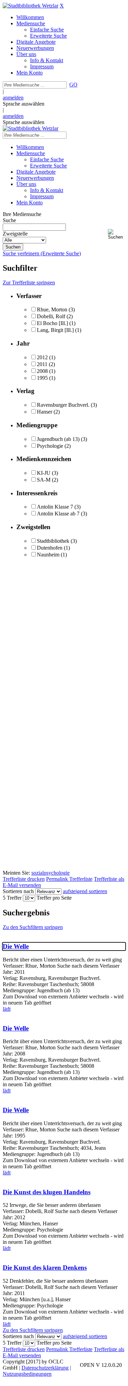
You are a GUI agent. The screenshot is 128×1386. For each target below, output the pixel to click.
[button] (116, 234)
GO (73, 85)
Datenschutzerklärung (45, 1368)
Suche (9, 220)
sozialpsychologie (50, 873)
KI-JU (44, 473)
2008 (42, 371)
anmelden (13, 97)
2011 (42, 364)
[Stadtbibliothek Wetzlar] (30, 6)
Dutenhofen (49, 548)
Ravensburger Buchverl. (63, 405)
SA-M (44, 480)
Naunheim (48, 554)
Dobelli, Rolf (51, 316)
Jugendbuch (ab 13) (58, 439)
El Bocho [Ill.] (52, 323)
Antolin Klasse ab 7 (58, 513)
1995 (42, 378)
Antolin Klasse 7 (55, 507)
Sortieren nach (18, 891)
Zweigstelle (15, 234)
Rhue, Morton (52, 309)
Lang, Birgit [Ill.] (55, 330)
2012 (42, 357)
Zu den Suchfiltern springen (33, 927)
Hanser (44, 412)
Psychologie (50, 446)
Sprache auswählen (23, 104)
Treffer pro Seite (54, 898)
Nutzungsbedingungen (27, 1374)
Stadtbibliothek (53, 541)
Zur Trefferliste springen (29, 282)
